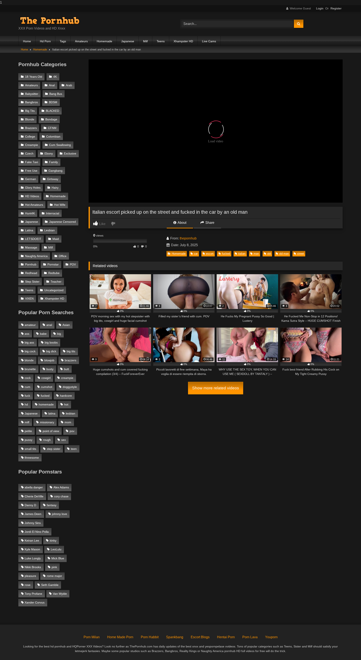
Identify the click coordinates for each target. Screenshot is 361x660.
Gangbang (55, 170)
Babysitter (31, 93)
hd (26, 404)
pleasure (30, 576)
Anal (52, 85)
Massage (31, 247)
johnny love (59, 514)
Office (62, 256)
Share (209, 222)
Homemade (104, 41)
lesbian (70, 413)
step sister (53, 448)
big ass (29, 342)
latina (51, 413)
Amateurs (81, 41)
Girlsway (52, 179)
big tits (71, 351)
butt (66, 369)
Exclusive (70, 153)
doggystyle (70, 387)
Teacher (56, 281)
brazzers (70, 360)
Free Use (31, 170)
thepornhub (188, 238)
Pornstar (53, 264)
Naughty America (36, 256)
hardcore (66, 395)
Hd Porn (45, 41)
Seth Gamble (49, 585)
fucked (226, 253)
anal (49, 325)
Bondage (51, 119)
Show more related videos (215, 388)
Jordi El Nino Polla (37, 531)
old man (284, 253)
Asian (66, 325)
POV (73, 264)
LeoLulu (56, 549)
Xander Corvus (34, 602)
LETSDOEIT (33, 239)
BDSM (53, 102)
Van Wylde (60, 593)
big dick (51, 351)
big (59, 333)
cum (27, 387)
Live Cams (209, 41)
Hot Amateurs (34, 204)
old (269, 253)
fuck (27, 395)
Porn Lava (250, 637)
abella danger (34, 487)
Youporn (271, 637)
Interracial (52, 213)
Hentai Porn (226, 637)
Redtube (54, 273)
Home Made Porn (120, 637)
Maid (55, 239)
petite (28, 431)
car (196, 253)
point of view (51, 431)
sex (63, 439)
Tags (63, 41)
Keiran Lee (32, 540)
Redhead (31, 273)
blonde (29, 360)
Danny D (30, 505)
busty (49, 369)
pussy (28, 439)
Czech (29, 153)
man (256, 253)
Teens (161, 41)
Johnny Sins (33, 523)
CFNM (52, 128)
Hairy (55, 187)
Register (336, 8)
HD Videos (32, 196)
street (300, 253)
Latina (29, 230)
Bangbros (31, 102)
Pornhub (30, 264)
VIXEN (29, 298)
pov (72, 431)
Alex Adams (61, 487)
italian (241, 253)
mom (68, 422)
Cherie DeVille (34, 496)
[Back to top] (348, 648)
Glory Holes (33, 187)
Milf (145, 41)
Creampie (31, 145)
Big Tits (30, 110)
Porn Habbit (150, 637)
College (30, 136)
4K (55, 76)
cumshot (46, 387)
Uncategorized (54, 290)
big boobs (51, 342)
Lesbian (49, 230)
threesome (32, 457)
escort (210, 253)
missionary (47, 422)
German (30, 179)
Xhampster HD (183, 41)
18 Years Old (33, 76)
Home (27, 41)
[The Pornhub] (49, 20)
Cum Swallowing (60, 145)
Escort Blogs (200, 637)
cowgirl (46, 378)
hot (66, 404)
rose (28, 585)
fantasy (51, 505)
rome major (54, 576)
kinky (53, 540)
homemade (46, 404)
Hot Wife (59, 204)
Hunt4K (30, 213)
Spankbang (174, 637)
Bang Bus (55, 93)
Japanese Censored (62, 221)
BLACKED (52, 110)
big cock (30, 351)
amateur (30, 325)
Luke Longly (33, 558)
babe (43, 333)
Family (53, 162)
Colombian (53, 136)
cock (28, 378)
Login (319, 8)
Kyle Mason (32, 549)
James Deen (33, 514)
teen (74, 448)
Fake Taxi (31, 162)
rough (47, 439)
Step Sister (32, 281)
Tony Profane (33, 593)
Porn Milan (92, 637)
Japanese (127, 41)
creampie (67, 378)
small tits (30, 448)
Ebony (48, 153)
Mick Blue (57, 558)
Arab (69, 85)
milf (27, 422)
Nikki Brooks (33, 567)
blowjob (49, 360)
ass (27, 333)
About (181, 222)
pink (54, 567)
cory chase (61, 496)
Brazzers (31, 128)
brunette (30, 369)
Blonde (29, 119)
